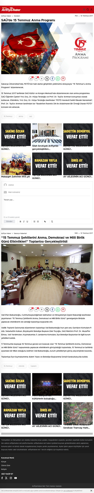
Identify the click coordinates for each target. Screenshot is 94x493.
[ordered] (34, 221)
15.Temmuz (8, 116)
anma (21, 116)
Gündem (17, 16)
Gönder (9, 221)
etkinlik (21, 366)
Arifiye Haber (6, 16)
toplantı (33, 366)
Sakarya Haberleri (20, 233)
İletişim (4, 469)
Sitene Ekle (5, 465)
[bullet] (38, 221)
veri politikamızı (68, 490)
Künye (3, 462)
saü (30, 116)
